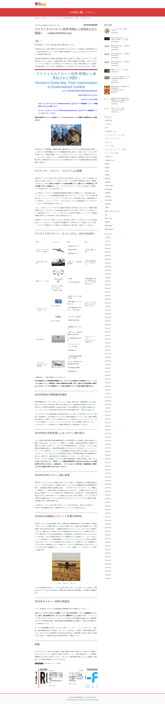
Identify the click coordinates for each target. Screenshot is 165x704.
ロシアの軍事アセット (86, 547)
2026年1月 (108, 263)
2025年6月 (108, 288)
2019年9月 (108, 531)
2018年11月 (108, 567)
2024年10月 (108, 317)
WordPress (75, 699)
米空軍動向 (108, 196)
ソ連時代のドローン (51, 181)
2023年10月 (108, 361)
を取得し (82, 220)
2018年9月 (108, 575)
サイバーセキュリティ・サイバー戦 (114, 135)
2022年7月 (108, 415)
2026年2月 (108, 259)
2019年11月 (108, 524)
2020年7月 (108, 495)
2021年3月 (108, 466)
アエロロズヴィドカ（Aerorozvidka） (60, 422)
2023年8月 (108, 368)
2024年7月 (108, 328)
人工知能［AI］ (109, 156)
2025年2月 (108, 303)
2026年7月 (108, 241)
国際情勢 (107, 164)
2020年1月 (108, 517)
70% (72, 531)
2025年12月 (108, 266)
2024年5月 (108, 335)
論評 (106, 214)
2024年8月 (108, 324)
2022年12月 (108, 397)
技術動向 (107, 167)
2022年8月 (108, 411)
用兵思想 (59, 663)
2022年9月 (108, 408)
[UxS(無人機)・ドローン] (91, 675)
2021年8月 (108, 448)
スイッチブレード (55, 451)
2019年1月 (108, 560)
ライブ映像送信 (44, 485)
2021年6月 (108, 455)
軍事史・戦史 (108, 218)
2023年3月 (108, 386)
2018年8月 (108, 578)
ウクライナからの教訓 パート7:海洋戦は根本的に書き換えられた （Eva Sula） (120, 78)
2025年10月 (108, 274)
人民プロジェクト (43, 195)
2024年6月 (108, 332)
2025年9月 (108, 277)
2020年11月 (108, 480)
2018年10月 (108, 571)
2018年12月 (108, 564)
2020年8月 (108, 491)
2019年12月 (108, 520)
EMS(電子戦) (108, 120)
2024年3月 (108, 343)
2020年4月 (108, 506)
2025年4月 (108, 295)
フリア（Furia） (87, 213)
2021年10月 (108, 440)
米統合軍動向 (108, 200)
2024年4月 (108, 339)
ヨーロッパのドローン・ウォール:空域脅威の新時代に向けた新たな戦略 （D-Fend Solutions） (76, 677)
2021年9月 (108, 444)
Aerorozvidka (88, 340)
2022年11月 (108, 400)
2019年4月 (108, 549)
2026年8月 (108, 237)
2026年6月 (108, 245)
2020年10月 (108, 484)
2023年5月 (108, 379)
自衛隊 (106, 207)
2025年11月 (108, 270)
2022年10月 (108, 404)
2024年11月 (108, 313)
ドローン (50, 539)
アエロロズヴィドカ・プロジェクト (51, 198)
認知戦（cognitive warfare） (112, 211)
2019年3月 (108, 553)
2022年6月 (108, 419)
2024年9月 (108, 321)
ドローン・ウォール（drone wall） (81, 627)
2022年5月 (108, 422)
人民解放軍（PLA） (110, 160)
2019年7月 (108, 538)
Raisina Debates (92, 95)
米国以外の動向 (109, 185)
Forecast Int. (108, 124)
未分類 (106, 171)
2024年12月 (108, 310)
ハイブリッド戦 (109, 146)
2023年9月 (108, 364)
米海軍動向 (108, 193)
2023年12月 (108, 353)
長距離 (93, 498)
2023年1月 (108, 393)
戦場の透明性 (74, 495)
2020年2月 (108, 513)
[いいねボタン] (37, 41)
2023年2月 (108, 390)
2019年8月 (108, 535)
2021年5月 (108, 459)
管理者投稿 (108, 182)
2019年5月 (108, 546)
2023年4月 (108, 382)
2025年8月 (108, 281)
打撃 (79, 407)
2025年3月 (108, 299)
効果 (86, 410)
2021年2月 (108, 469)
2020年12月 (108, 477)
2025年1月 (108, 306)
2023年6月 (108, 375)
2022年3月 (108, 430)
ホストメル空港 (46, 424)
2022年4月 (108, 426)
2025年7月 (108, 284)
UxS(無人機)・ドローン (90, 25)
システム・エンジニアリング (112, 138)
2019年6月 (108, 542)
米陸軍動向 (108, 204)
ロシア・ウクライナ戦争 (111, 153)
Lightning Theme (83, 699)
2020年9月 (108, 487)
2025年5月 (108, 292)
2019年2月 (108, 556)
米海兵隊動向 (108, 189)
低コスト (44, 490)
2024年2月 (108, 346)
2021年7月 (108, 451)
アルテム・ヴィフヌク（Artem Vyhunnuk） (59, 201)
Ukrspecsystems (90, 304)
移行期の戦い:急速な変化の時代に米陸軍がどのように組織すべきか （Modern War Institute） (120, 100)
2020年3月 (108, 509)
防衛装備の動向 (109, 229)
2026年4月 (108, 252)
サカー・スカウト (59, 547)
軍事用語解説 (108, 225)
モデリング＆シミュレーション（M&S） (116, 149)
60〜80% (47, 534)
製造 (63, 526)
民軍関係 (107, 175)
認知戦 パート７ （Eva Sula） (120, 69)
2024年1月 (108, 350)
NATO (106, 127)
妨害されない (70, 542)
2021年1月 (108, 473)
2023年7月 (108, 371)
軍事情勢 (107, 222)
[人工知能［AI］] (41, 675)
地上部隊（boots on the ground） (76, 487)
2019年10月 (108, 527)
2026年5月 (108, 248)
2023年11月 (108, 357)
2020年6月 (108, 498)
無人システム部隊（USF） (79, 587)
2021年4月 (108, 462)
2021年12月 (108, 433)
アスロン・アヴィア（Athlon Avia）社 (57, 213)
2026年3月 (108, 255)
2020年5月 (108, 502)
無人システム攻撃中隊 (66, 505)
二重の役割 (91, 402)
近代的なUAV (63, 178)
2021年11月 (108, 437)
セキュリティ (108, 142)
